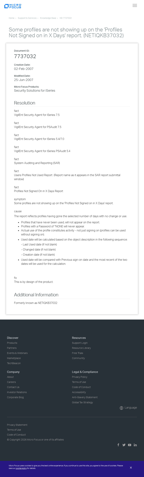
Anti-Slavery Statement (85, 397)
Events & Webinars (17, 352)
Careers (11, 381)
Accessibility (79, 392)
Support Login (80, 342)
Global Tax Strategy (82, 402)
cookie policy (21, 468)
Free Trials (77, 352)
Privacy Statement (17, 424)
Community (78, 358)
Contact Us (13, 387)
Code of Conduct (81, 387)
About (10, 376)
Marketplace (14, 358)
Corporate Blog (15, 397)
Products (12, 342)
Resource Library (81, 347)
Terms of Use (79, 381)
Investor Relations (17, 392)
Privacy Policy (79, 376)
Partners (12, 347)
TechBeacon (14, 363)
